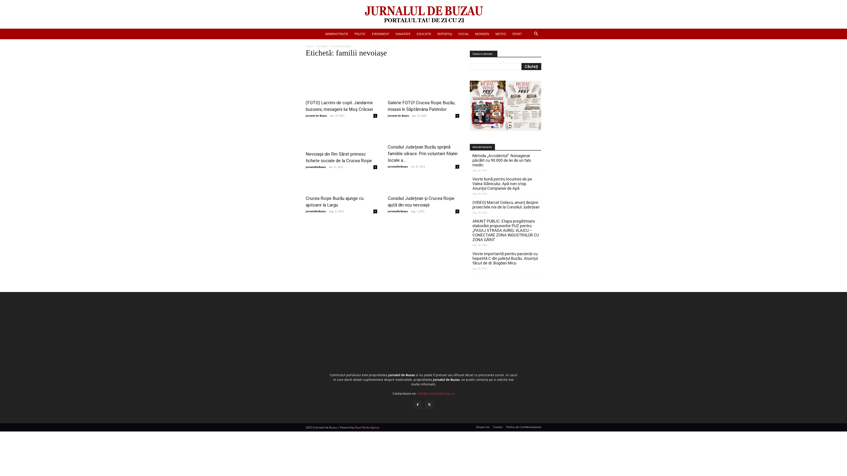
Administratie (336, 34)
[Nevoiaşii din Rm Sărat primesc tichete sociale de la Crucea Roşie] (341, 136)
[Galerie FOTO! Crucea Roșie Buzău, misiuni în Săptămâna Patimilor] (423, 79)
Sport (517, 34)
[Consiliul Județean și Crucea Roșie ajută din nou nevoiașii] (423, 184)
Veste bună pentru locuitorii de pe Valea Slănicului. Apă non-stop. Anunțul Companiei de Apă (502, 184)
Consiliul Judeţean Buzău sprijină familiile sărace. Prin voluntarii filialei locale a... (422, 153)
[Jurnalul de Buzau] (423, 15)
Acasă (309, 46)
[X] (429, 404)
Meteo (500, 34)
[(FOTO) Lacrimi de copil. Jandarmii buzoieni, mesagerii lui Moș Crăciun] (341, 79)
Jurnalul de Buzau (316, 115)
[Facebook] (417, 404)
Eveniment (380, 34)
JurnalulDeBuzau (316, 167)
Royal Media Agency (367, 427)
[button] (536, 34)
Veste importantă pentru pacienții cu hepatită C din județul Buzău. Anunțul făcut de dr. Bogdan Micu (505, 258)
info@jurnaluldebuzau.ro (436, 393)
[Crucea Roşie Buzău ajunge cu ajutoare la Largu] (341, 184)
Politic (360, 34)
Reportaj (444, 34)
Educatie (424, 34)
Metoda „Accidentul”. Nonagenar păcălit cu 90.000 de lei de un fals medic (501, 160)
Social (463, 34)
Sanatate (402, 34)
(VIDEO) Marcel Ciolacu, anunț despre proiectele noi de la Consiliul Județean (506, 204)
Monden (482, 34)
